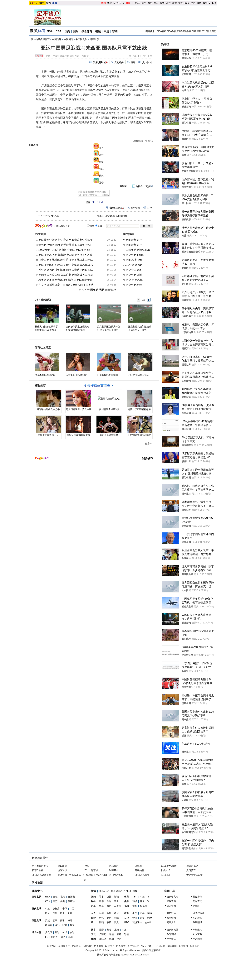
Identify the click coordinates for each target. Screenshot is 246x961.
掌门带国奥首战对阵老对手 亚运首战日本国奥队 (64, 259)
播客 (134, 906)
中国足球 (56, 39)
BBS (186, 3)
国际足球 (36, 920)
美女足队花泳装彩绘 (76, 374)
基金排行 (197, 896)
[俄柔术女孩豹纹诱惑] (47, 362)
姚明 (62, 901)
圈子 (101, 929)
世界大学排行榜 (194, 875)
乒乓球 (48, 932)
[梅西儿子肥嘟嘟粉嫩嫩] (139, 398)
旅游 (93, 917)
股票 (101, 901)
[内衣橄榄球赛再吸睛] (109, 362)
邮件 (168, 3)
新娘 (109, 913)
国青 (62, 913)
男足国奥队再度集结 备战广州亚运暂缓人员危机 (64, 274)
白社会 (139, 186)
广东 (124, 929)
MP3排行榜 (198, 913)
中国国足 (68, 39)
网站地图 (172, 946)
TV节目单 (171, 934)
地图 (111, 939)
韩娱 (134, 901)
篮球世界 (36, 896)
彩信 (126, 934)
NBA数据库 (173, 31)
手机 (109, 922)
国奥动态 (94, 39)
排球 (57, 932)
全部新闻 (183, 946)
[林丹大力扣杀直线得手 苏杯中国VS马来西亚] (47, 313)
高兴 (101, 148)
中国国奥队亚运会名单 (136, 249)
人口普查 (191, 870)
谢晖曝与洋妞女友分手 (48, 409)
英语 (149, 913)
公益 (109, 896)
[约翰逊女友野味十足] (48, 424)
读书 (134, 917)
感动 (101, 162)
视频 (162, 3)
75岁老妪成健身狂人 (138, 374)
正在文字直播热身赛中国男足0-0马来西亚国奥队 (65, 284)
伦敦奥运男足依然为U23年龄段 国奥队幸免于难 (64, 279)
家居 (150, 3)
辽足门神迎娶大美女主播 (78, 409)
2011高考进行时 (169, 865)
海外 (70, 920)
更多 (147, 186)
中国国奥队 (81, 39)
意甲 (55, 920)
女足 (70, 913)
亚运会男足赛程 (132, 284)
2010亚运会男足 (133, 264)
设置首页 (51, 946)
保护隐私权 (133, 946)
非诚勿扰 (165, 870)
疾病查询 (171, 917)
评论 (116, 896)
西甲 (62, 920)
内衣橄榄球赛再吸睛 (107, 374)
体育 (109, 3)
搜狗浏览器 (172, 929)
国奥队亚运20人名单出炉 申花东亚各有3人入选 (64, 254)
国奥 (55, 913)
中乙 (72, 908)
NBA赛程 (161, 31)
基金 (116, 901)
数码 (101, 922)
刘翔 (63, 937)
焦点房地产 (116, 891)
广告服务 (98, 946)
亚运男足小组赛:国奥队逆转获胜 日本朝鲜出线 (63, 244)
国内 (67, 31)
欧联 (64, 925)
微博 (174, 3)
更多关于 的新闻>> (97, 289)
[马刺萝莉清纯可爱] (109, 424)
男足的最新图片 (132, 239)
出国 (134, 913)
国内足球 (36, 908)
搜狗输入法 (172, 896)
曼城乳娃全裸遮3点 (109, 409)
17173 (212, 3)
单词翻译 (197, 922)
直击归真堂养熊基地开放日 (112, 216)
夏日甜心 (62, 865)
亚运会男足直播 (132, 274)
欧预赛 (48, 925)
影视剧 (143, 906)
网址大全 (171, 922)
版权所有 (156, 950)
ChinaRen (103, 891)
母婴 (101, 913)
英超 (47, 920)
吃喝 (116, 917)
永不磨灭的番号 (40, 865)
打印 (133, 62)
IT (133, 3)
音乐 (142, 901)
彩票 (115, 31)
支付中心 (76, 946)
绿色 (149, 917)
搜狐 (93, 890)
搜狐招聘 (87, 946)
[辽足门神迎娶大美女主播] (79, 398)
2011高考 (166, 875)
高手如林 (139, 870)
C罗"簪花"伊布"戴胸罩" (139, 435)
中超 (106, 31)
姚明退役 (62, 870)
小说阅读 (197, 939)
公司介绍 (160, 946)
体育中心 (37, 890)
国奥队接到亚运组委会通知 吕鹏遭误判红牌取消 (64, 239)
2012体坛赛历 (209, 31)
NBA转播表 (185, 31)
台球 (72, 932)
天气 (101, 917)
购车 (101, 906)
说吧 (193, 3)
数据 (72, 925)
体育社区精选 (43, 347)
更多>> (148, 443)
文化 (126, 917)
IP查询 (196, 906)
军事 (101, 896)
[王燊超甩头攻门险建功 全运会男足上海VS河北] (140, 313)
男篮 (55, 901)
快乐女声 (113, 865)
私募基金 (113, 870)
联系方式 (120, 946)
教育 (126, 913)
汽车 (137, 3)
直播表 (71, 896)
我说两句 (137, 922)
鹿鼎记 (102, 934)
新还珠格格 (37, 870)
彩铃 (119, 934)
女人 (156, 3)
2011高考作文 (142, 875)
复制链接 (119, 62)
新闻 (103, 3)
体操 (64, 932)
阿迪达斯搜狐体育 (40, 39)
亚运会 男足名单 (133, 279)
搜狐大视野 (192, 865)
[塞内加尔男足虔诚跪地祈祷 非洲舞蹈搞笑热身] (78, 313)
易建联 (71, 901)
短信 (111, 934)
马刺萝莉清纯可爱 (109, 435)
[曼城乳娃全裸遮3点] (109, 398)
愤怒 (101, 168)
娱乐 (118, 3)
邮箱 (109, 929)
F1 (46, 937)
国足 (47, 913)
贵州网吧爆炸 (116, 875)
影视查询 (171, 901)
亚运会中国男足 (132, 269)
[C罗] (139, 424)
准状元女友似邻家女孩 (78, 435)
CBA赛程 (196, 31)
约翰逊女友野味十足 (48, 435)
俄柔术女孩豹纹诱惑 (45, 374)
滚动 (70, 937)
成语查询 (171, 906)
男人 (116, 922)
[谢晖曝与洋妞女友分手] (48, 398)
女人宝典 (197, 934)
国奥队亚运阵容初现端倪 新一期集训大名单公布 (64, 264)
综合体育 (86, 31)
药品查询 (197, 901)
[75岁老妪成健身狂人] (140, 362)
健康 (109, 917)
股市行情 (171, 913)
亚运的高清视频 (132, 259)
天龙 (93, 934)
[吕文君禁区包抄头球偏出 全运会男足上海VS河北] (109, 313)
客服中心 (109, 946)
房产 (143, 3)
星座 (116, 913)
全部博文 (194, 946)
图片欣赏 (197, 917)
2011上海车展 (90, 870)
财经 (128, 3)
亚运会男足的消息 (134, 254)
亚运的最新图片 (132, 244)
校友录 (148, 922)
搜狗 (205, 3)
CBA (59, 31)
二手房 (117, 906)
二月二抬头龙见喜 (48, 216)
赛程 (55, 896)
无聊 (101, 182)
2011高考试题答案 (41, 875)
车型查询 (197, 929)
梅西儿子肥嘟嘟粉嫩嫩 (139, 409)
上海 (116, 929)
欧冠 (57, 925)
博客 (180, 3)
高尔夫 (54, 937)
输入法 (102, 939)
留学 (142, 913)
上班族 (138, 865)
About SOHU (147, 946)
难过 (101, 155)
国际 (75, 31)
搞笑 (101, 175)
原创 (142, 917)
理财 (109, 901)
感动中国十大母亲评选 (69, 875)
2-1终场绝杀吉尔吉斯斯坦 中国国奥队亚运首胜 (64, 249)
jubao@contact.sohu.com (135, 954)
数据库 (56, 908)
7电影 (86, 865)
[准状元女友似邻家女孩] (79, 424)
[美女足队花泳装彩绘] (78, 362)
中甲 (64, 908)
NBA (50, 31)
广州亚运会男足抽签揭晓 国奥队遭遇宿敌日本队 (64, 269)
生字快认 (171, 939)
